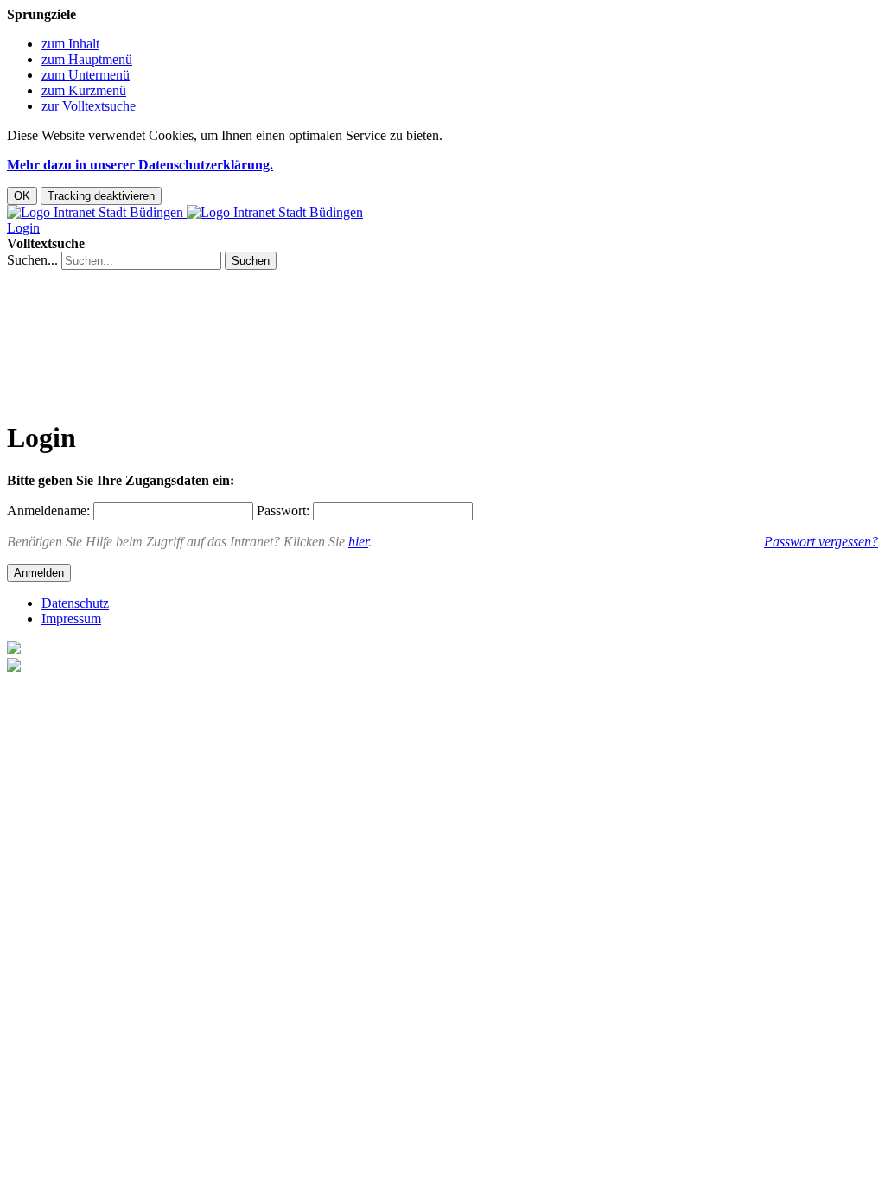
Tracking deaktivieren (101, 195)
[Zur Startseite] (185, 212)
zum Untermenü (85, 74)
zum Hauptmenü (86, 59)
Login (23, 227)
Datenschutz (75, 603)
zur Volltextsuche (88, 106)
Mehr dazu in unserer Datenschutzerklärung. (140, 164)
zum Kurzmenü (83, 90)
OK (22, 195)
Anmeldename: (48, 510)
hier (358, 541)
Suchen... (32, 259)
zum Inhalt (70, 43)
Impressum (71, 618)
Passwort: (283, 510)
